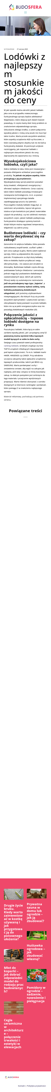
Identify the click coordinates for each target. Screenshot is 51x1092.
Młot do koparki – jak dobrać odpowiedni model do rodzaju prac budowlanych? (14, 979)
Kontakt (21, 1086)
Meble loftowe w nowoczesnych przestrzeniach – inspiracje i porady (21, 829)
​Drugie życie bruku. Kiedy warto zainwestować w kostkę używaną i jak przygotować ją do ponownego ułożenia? (13, 922)
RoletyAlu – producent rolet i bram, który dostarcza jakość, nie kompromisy (24, 755)
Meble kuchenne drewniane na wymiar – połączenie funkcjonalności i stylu (24, 527)
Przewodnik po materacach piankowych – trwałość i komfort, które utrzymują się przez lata (25, 604)
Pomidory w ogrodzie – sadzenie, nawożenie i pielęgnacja (36, 994)
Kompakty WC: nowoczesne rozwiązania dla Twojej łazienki (25, 454)
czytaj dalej (14, 481)
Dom (21, 689)
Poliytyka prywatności (36, 1086)
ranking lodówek (11, 346)
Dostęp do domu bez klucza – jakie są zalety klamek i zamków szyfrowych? (24, 680)
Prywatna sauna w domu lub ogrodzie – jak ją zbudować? (35, 912)
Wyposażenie (9, 49)
